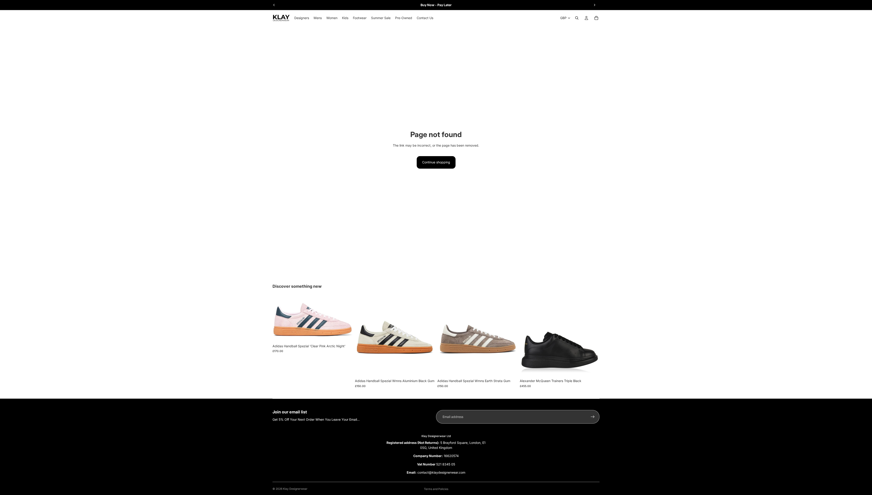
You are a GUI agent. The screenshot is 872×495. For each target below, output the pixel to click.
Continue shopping (436, 162)
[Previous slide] (274, 5)
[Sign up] (592, 417)
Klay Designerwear (295, 488)
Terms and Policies (436, 489)
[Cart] (596, 18)
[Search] (577, 18)
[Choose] (345, 335)
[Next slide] (595, 5)
